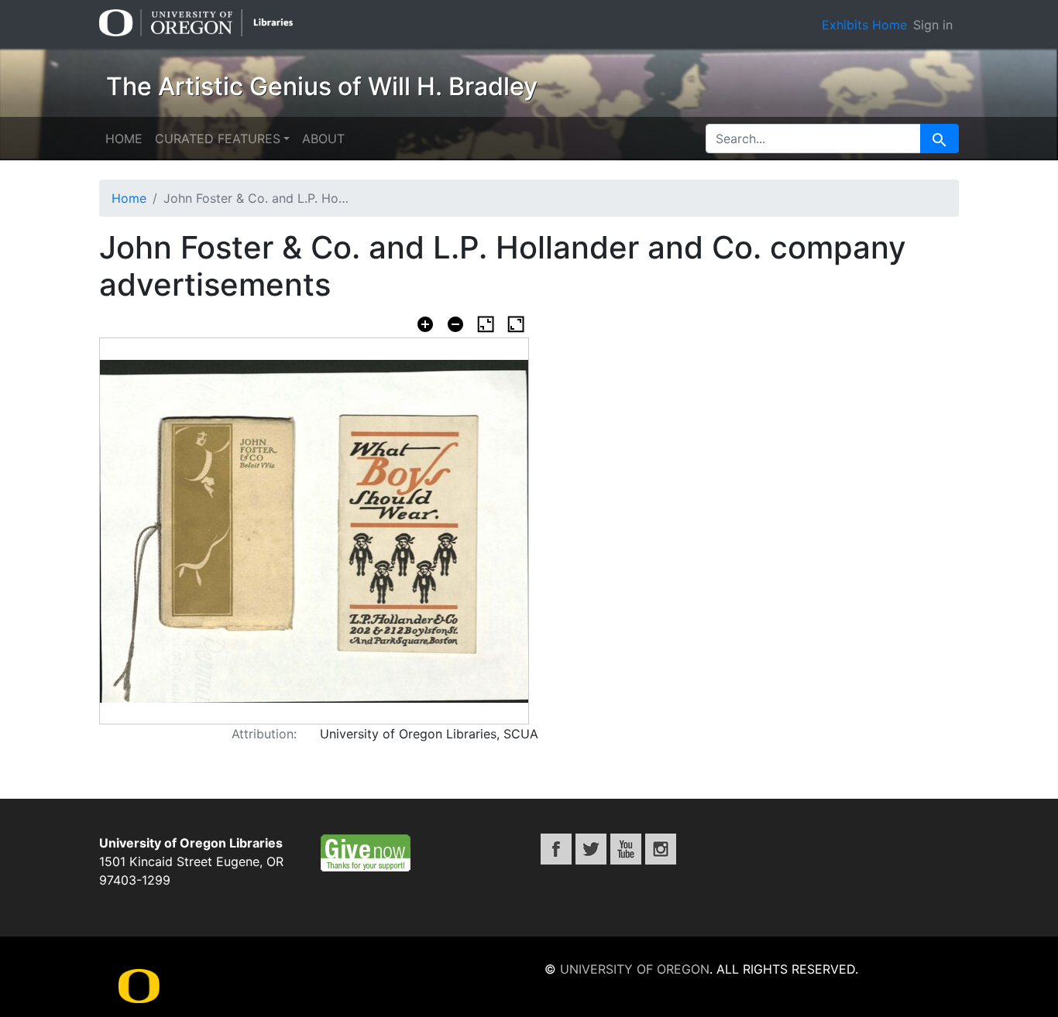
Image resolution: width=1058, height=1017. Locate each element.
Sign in (933, 25)
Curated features (217, 138)
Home (124, 138)
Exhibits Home (864, 25)
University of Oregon (634, 969)
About (323, 138)
